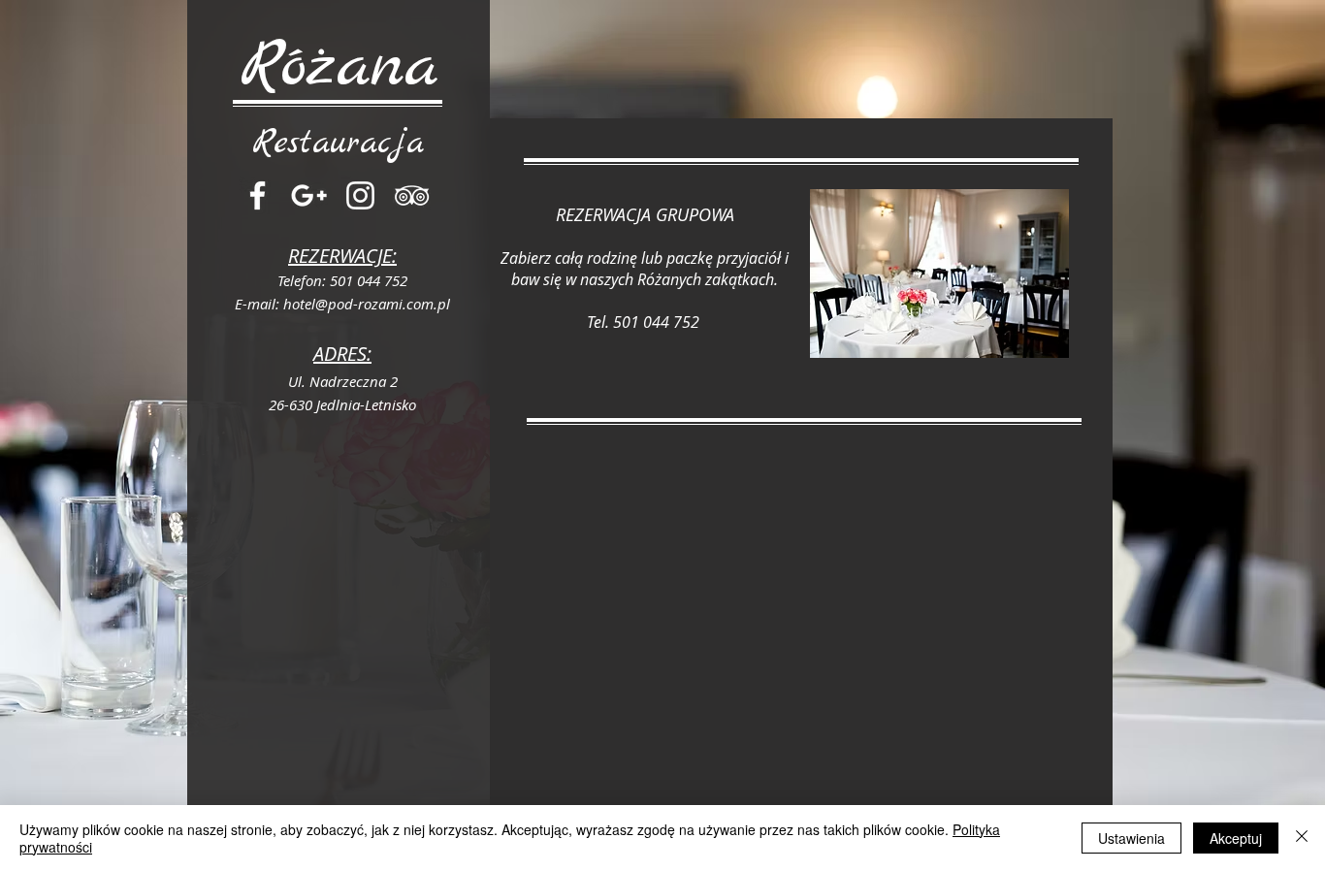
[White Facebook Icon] (257, 195)
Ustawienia (1131, 838)
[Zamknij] (1301, 838)
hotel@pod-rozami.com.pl (366, 303)
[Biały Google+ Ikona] (309, 195)
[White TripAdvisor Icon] (412, 195)
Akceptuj (1236, 838)
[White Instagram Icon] (360, 195)
